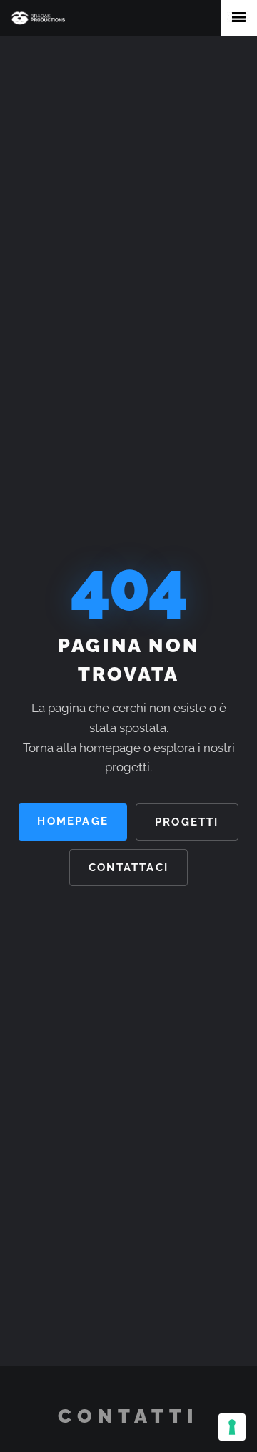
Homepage (73, 821)
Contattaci (128, 867)
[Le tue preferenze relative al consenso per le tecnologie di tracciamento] (232, 1427)
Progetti (187, 822)
